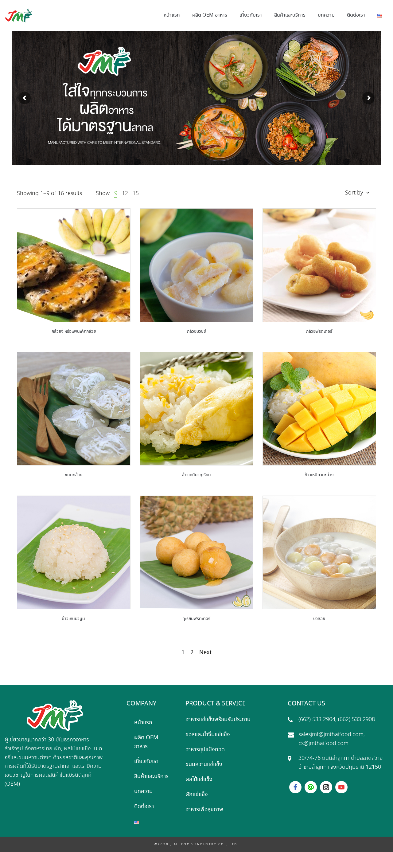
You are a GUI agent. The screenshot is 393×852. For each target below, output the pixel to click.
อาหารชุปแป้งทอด (205, 750)
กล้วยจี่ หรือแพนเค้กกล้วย (74, 331)
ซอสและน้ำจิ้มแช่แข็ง (207, 735)
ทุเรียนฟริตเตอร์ (196, 619)
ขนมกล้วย (73, 475)
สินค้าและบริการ (151, 776)
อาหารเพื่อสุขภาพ (204, 810)
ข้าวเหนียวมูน (73, 619)
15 (136, 194)
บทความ (143, 791)
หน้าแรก (143, 723)
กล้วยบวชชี (196, 331)
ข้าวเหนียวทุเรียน (196, 475)
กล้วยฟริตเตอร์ (319, 331)
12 (125, 194)
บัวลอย (319, 619)
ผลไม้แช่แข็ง (198, 779)
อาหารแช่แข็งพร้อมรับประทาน (218, 720)
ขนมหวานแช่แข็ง (203, 764)
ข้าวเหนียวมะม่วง (319, 475)
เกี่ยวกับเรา (146, 761)
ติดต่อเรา (144, 807)
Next (205, 653)
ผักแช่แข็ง (196, 795)
